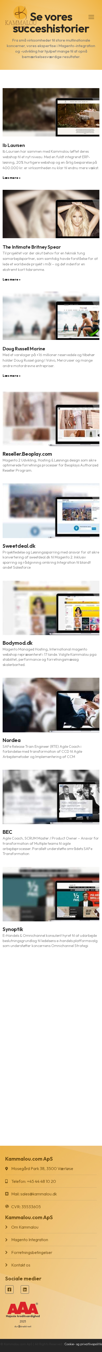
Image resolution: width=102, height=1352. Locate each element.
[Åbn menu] (91, 17)
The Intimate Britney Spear (32, 247)
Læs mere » (11, 178)
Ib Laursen (14, 145)
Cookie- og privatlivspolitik (83, 1344)
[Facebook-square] (9, 1289)
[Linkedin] (25, 1289)
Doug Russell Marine (24, 349)
